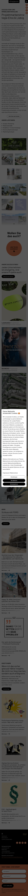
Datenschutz (14, 473)
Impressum (6, 473)
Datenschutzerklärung (14, 463)
